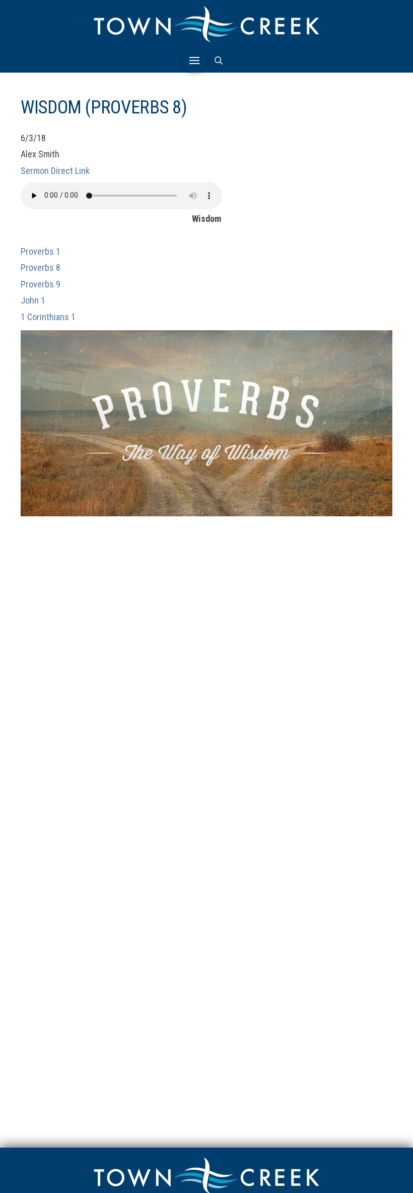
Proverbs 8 (40, 267)
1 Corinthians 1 (48, 317)
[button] (194, 60)
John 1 (33, 300)
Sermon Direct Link (55, 170)
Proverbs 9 (40, 284)
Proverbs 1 (40, 251)
